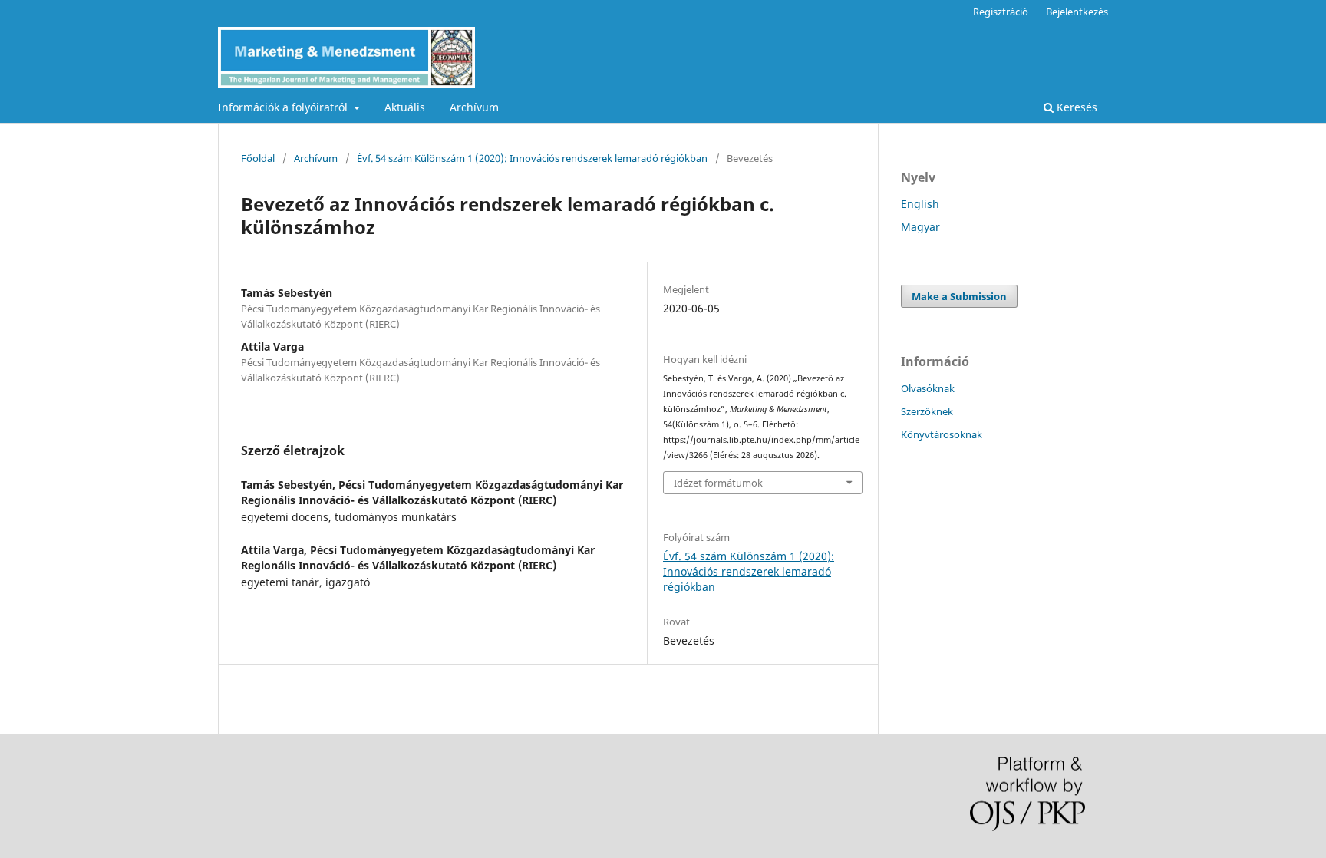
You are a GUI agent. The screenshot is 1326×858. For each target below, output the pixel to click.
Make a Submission (959, 296)
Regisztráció (1000, 11)
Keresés (1075, 107)
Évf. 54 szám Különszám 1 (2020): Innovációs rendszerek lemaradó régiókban (532, 158)
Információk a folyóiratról (284, 107)
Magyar (920, 226)
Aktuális (404, 107)
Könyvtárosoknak (941, 434)
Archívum (474, 107)
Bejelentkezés (1077, 11)
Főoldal (258, 158)
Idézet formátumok (718, 483)
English (920, 203)
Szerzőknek (927, 411)
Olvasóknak (928, 388)
